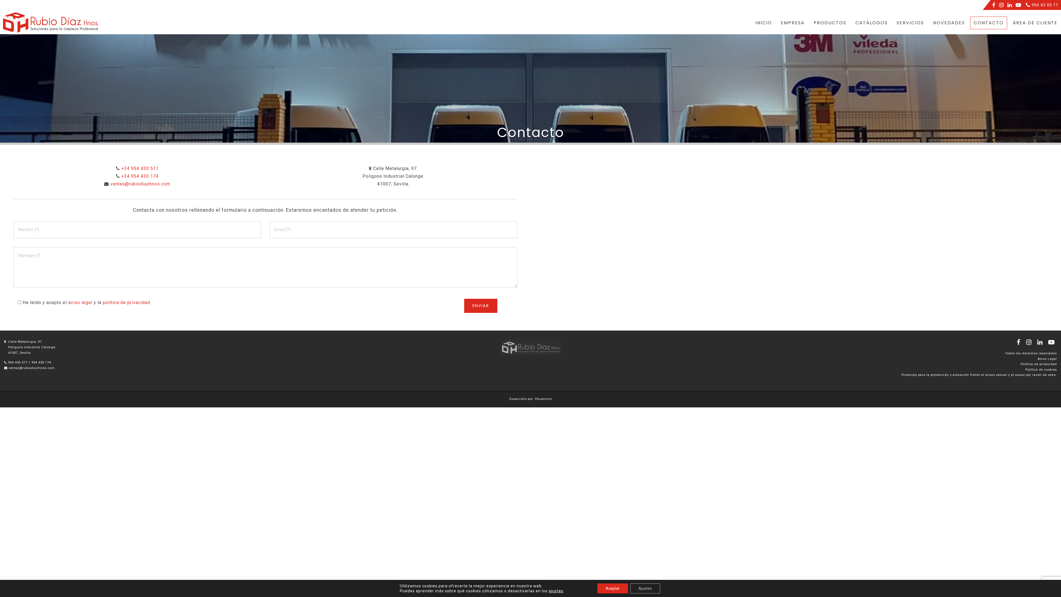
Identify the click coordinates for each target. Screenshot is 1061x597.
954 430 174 (41, 362)
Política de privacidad (1039, 364)
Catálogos (871, 23)
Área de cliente (1035, 23)
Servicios (910, 23)
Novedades (949, 23)
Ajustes (645, 588)
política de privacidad (126, 302)
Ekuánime (543, 399)
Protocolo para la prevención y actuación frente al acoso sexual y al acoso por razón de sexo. (979, 375)
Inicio (763, 23)
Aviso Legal (1047, 359)
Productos (830, 23)
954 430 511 (18, 362)
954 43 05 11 (1044, 5)
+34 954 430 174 (140, 176)
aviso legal (80, 302)
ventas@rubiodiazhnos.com (32, 368)
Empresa (793, 23)
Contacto (989, 23)
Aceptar (613, 588)
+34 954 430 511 (140, 168)
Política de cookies (1041, 369)
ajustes (556, 591)
